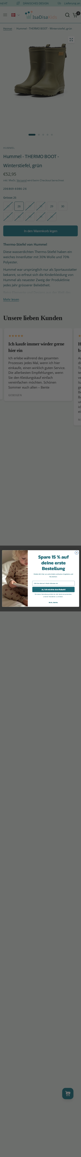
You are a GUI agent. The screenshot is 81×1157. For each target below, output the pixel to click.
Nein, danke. (53, 602)
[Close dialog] (76, 552)
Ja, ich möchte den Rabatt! (53, 589)
